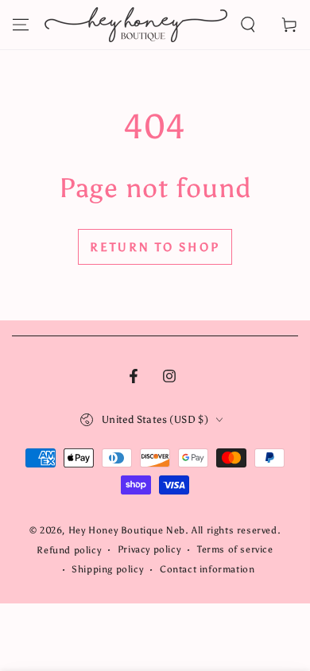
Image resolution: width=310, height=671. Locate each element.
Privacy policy (149, 549)
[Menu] (20, 24)
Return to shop (155, 247)
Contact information (207, 569)
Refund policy (69, 550)
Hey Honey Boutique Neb (126, 530)
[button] (248, 24)
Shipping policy (107, 569)
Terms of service (235, 549)
